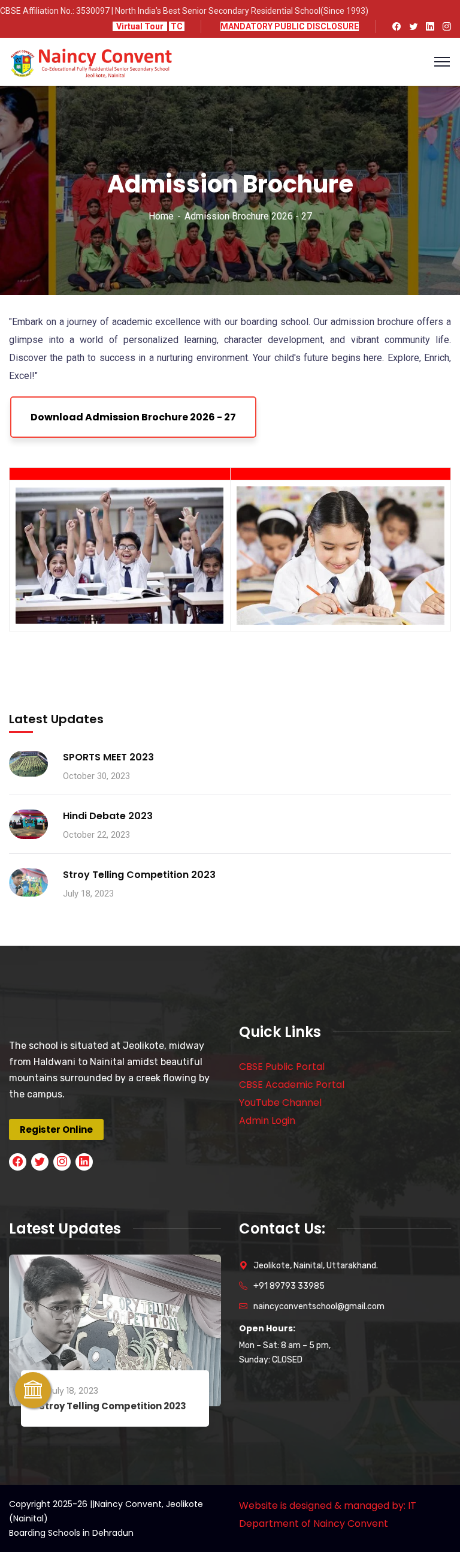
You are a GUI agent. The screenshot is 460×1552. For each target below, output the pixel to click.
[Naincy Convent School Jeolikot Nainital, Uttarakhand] (91, 61)
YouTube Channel (280, 1102)
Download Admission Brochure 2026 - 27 (133, 417)
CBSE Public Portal (282, 1066)
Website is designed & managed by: (322, 1505)
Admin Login (267, 1120)
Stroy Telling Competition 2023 (139, 875)
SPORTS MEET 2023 (108, 757)
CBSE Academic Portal (291, 1084)
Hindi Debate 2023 (108, 816)
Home (161, 216)
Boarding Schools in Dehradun (71, 1533)
